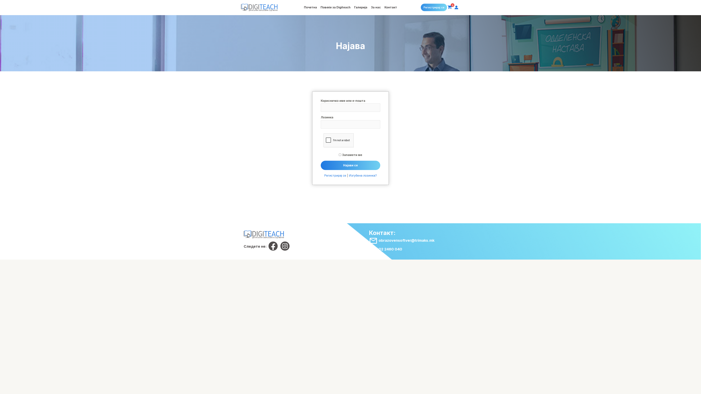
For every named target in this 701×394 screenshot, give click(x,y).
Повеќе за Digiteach (335, 7)
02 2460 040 (390, 249)
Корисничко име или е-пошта (343, 101)
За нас (376, 7)
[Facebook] (273, 246)
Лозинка (327, 117)
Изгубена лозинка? (363, 175)
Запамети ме (352, 155)
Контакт (390, 7)
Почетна (310, 7)
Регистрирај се (434, 7)
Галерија (360, 7)
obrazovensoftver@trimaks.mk (406, 240)
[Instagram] (285, 246)
